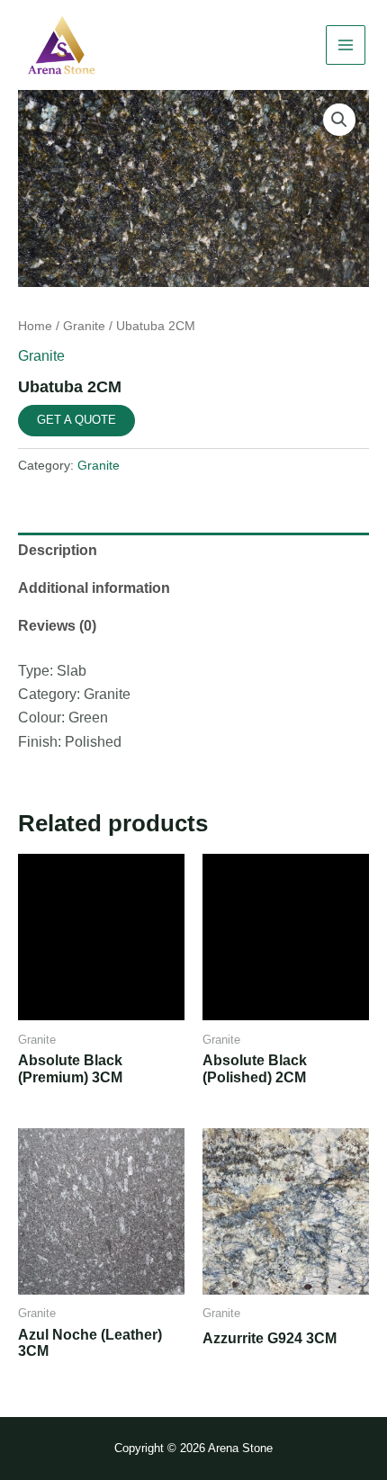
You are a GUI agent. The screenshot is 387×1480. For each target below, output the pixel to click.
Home (35, 325)
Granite (84, 325)
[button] (339, 119)
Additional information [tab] (94, 588)
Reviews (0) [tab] (57, 625)
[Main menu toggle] (345, 45)
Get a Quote (76, 419)
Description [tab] (57, 550)
